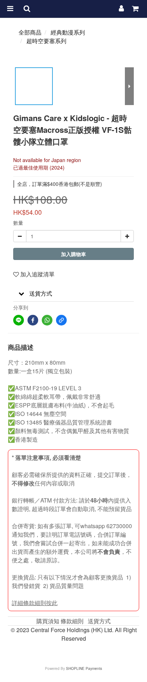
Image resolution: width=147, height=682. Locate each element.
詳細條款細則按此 (34, 603)
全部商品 (30, 32)
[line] (18, 320)
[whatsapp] (47, 320)
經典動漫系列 (68, 32)
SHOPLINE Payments (84, 668)
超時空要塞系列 (46, 41)
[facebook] (32, 320)
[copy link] (61, 320)
